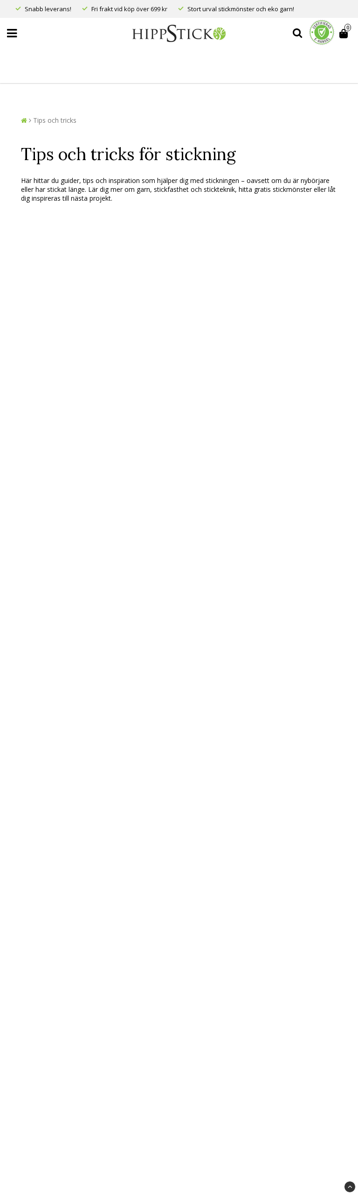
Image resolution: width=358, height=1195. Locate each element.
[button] (345, 33)
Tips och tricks (54, 120)
